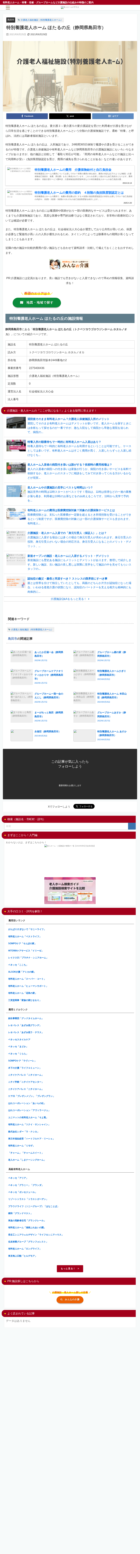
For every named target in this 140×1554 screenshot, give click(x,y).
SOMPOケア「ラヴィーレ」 (22, 1061)
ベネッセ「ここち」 (18, 965)
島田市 (11, 20)
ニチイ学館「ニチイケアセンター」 (26, 1082)
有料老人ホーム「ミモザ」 (21, 1146)
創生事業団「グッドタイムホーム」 (26, 1018)
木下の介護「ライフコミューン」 (24, 1068)
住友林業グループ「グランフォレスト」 (28, 1242)
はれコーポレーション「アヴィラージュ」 (29, 1110)
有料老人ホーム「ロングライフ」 (24, 1249)
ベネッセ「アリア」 (18, 1178)
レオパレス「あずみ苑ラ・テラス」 (26, 1032)
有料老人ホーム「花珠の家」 (22, 993)
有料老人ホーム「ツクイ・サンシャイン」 (29, 1124)
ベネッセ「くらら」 (18, 1054)
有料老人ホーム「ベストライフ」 (24, 936)
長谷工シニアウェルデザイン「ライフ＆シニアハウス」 (36, 1235)
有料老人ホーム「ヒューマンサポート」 (28, 986)
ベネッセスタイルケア (19, 1039)
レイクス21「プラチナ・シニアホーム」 (28, 958)
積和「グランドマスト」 (20, 1213)
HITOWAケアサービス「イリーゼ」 (26, 951)
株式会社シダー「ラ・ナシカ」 (23, 1132)
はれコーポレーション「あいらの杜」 (27, 1103)
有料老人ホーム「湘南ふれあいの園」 (27, 1227)
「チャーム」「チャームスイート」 (26, 1153)
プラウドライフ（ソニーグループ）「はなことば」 (33, 1206)
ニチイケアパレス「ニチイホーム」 (26, 1075)
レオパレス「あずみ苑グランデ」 (24, 1025)
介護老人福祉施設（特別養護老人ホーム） (42, 20)
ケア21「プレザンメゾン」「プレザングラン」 (31, 1096)
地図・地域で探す (39, 302)
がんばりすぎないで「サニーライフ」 (27, 929)
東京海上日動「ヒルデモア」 (22, 1256)
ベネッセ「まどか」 (18, 1046)
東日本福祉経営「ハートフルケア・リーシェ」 (31, 1139)
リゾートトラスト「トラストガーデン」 (28, 1199)
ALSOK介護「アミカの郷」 (22, 972)
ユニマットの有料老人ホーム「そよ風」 (28, 1117)
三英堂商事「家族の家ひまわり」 (24, 1000)
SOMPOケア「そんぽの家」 (22, 943)
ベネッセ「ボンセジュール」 (22, 1192)
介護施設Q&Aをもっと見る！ (69, 598)
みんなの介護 (72, 1299)
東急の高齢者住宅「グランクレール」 (27, 1220)
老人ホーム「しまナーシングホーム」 (27, 1160)
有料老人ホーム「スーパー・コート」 (27, 979)
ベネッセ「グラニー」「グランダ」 (26, 1185)
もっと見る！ (68, 1268)
